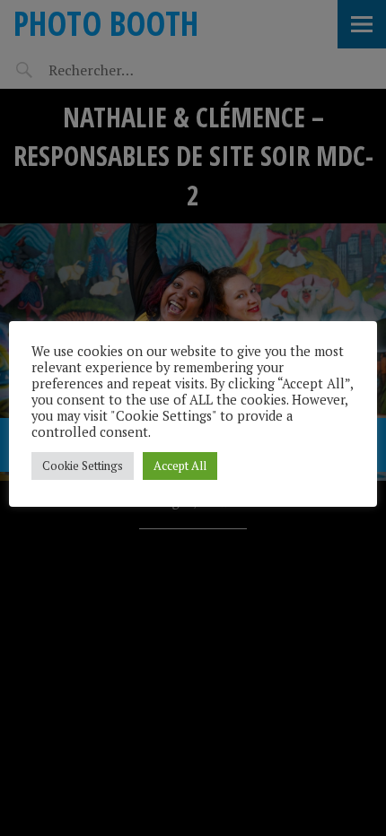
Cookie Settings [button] (82, 465)
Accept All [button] (180, 465)
